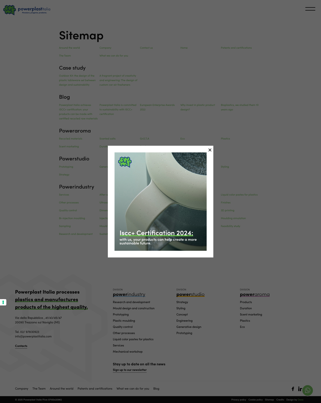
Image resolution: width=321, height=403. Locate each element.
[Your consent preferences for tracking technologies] (3, 302)
